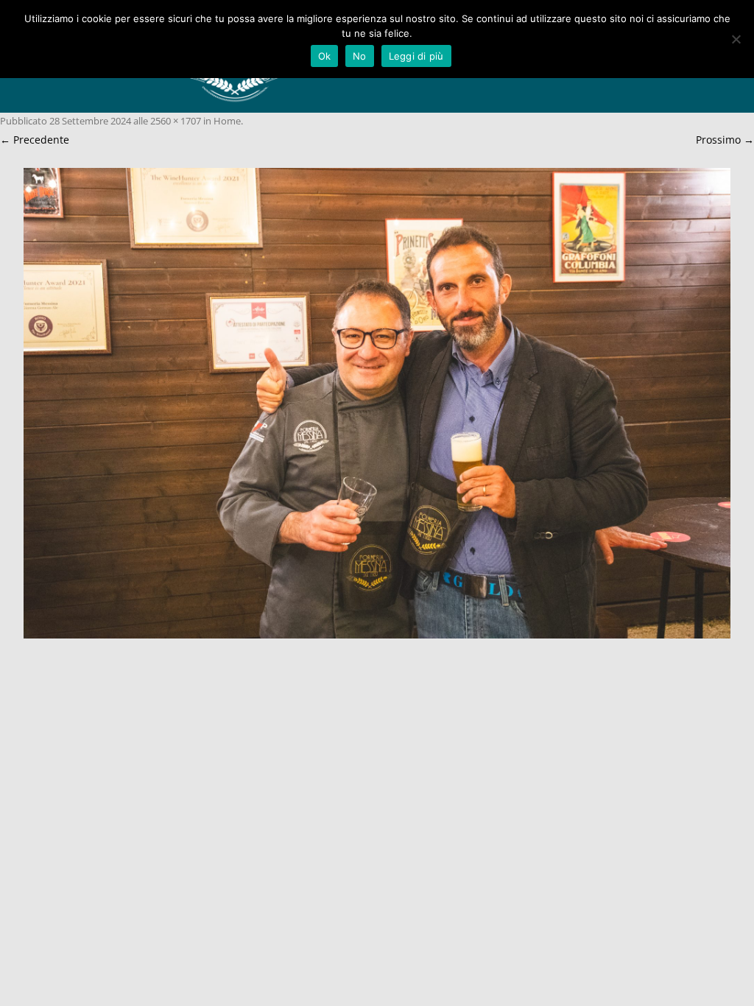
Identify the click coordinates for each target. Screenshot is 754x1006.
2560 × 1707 (175, 120)
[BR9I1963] (377, 403)
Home (227, 120)
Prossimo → (725, 140)
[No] (735, 39)
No (360, 56)
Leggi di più (416, 56)
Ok (324, 56)
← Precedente (34, 140)
